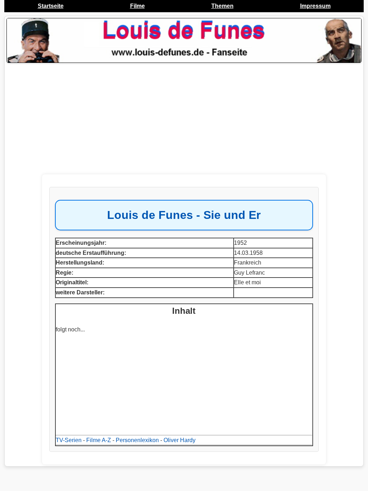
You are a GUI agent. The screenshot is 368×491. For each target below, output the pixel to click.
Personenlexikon (137, 440)
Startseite (51, 6)
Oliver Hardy (180, 440)
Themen (222, 6)
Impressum (315, 6)
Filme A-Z (98, 440)
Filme (137, 6)
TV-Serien (69, 440)
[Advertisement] (184, 118)
